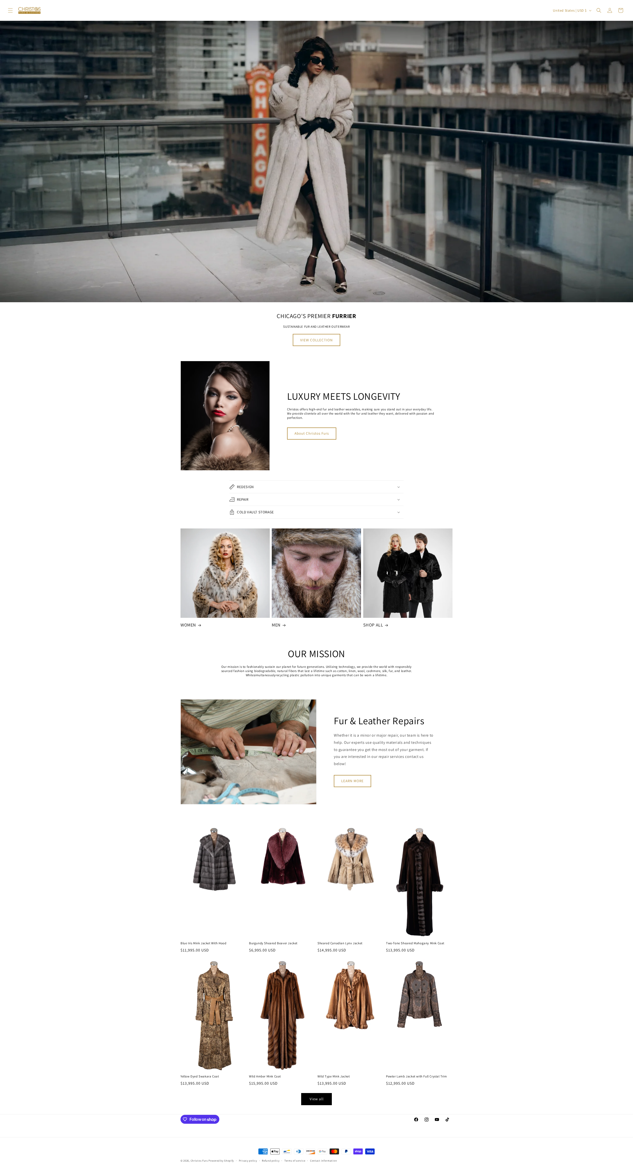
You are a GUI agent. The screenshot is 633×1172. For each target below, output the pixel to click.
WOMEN (188, 625)
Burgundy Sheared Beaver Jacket (273, 943)
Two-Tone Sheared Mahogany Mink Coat (415, 943)
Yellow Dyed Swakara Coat (200, 1076)
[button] (10, 10)
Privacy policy (248, 1160)
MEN (276, 625)
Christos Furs (199, 1160)
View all (317, 1099)
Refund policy (270, 1160)
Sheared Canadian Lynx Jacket (339, 943)
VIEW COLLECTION (316, 340)
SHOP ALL (373, 625)
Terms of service (294, 1160)
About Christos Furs (311, 433)
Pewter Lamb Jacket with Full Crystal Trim (416, 1076)
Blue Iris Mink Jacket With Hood (203, 943)
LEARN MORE (352, 780)
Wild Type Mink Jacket (333, 1076)
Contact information (323, 1160)
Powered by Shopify (221, 1160)
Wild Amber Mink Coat (265, 1076)
